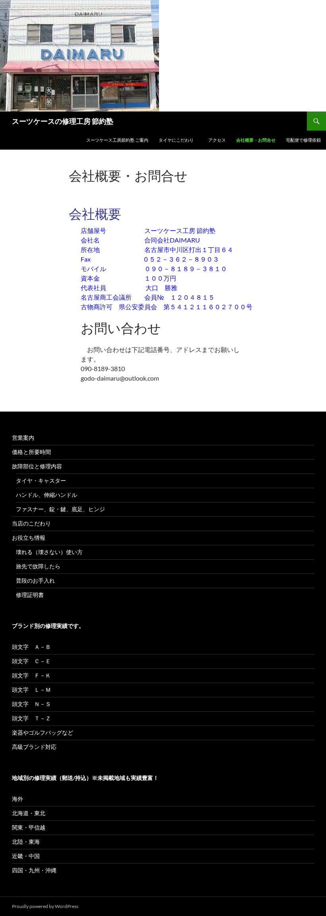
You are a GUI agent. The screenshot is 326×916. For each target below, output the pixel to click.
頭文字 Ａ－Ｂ (31, 646)
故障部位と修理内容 (37, 466)
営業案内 (23, 437)
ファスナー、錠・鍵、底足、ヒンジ (60, 509)
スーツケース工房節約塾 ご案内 (117, 139)
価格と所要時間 (31, 451)
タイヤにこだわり (178, 139)
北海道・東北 (28, 813)
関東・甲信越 (28, 827)
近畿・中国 (26, 855)
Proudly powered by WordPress (45, 906)
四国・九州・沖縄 (34, 870)
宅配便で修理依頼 (303, 139)
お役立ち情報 (28, 537)
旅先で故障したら (38, 566)
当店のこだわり (31, 523)
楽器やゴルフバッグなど (42, 732)
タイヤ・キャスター (41, 480)
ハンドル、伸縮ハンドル (46, 494)
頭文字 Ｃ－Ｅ (31, 661)
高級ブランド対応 (34, 746)
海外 (17, 798)
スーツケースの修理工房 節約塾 (62, 121)
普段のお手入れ (35, 580)
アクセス (217, 139)
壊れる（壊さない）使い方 (49, 551)
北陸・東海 (26, 841)
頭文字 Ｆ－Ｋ (31, 675)
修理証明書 (30, 594)
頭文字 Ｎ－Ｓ (31, 703)
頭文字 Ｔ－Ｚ (31, 718)
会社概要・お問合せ (256, 139)
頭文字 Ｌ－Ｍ (31, 689)
